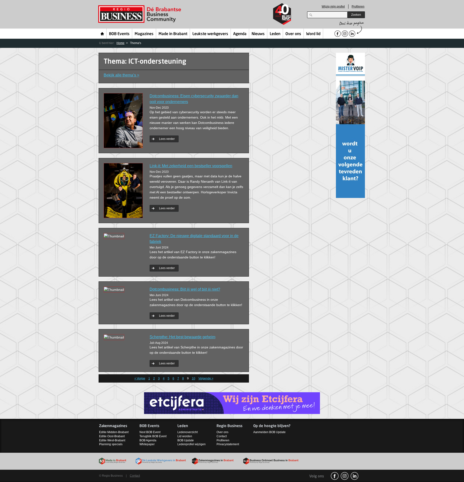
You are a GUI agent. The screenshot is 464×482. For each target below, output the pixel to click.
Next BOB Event (149, 432)
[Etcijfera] (232, 403)
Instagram (344, 476)
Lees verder (167, 139)
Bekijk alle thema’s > (121, 75)
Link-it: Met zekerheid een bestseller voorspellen (191, 166)
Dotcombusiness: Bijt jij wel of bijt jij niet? (185, 289)
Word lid (313, 34)
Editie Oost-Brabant (112, 436)
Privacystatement (228, 444)
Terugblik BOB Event (153, 436)
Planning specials (111, 444)
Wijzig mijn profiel (333, 6)
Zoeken (356, 14)
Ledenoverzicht (187, 432)
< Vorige (139, 378)
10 (193, 378)
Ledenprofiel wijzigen (191, 444)
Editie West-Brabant (112, 440)
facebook (335, 476)
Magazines (144, 34)
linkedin (354, 476)
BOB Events (119, 34)
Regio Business (140, 14)
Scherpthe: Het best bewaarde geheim (182, 337)
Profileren (358, 6)
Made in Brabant (173, 34)
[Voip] (350, 125)
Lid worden (184, 436)
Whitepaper (147, 444)
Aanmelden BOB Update (269, 432)
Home (102, 34)
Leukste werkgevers (210, 34)
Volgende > (205, 378)
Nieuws (258, 34)
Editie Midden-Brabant (114, 432)
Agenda (239, 34)
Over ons (293, 34)
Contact (222, 436)
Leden (275, 34)
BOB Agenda (147, 440)
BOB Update (185, 440)
